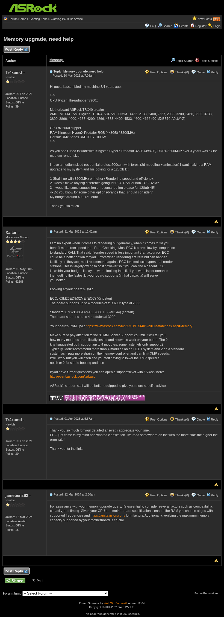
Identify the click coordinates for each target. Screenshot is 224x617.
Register (201, 26)
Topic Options (209, 60)
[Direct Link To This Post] (51, 71)
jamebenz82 (17, 495)
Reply (215, 72)
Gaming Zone (39, 19)
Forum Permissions (206, 593)
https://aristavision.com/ (108, 515)
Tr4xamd (14, 72)
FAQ (153, 26)
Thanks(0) (181, 72)
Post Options (158, 72)
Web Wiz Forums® (115, 603)
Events (183, 26)
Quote (201, 72)
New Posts (205, 19)
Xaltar (11, 232)
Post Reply (14, 49)
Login (216, 26)
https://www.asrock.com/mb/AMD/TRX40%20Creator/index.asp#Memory (139, 326)
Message (56, 60)
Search (167, 26)
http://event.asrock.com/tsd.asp (72, 376)
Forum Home (17, 19)
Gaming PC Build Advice (67, 19)
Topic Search (184, 60)
